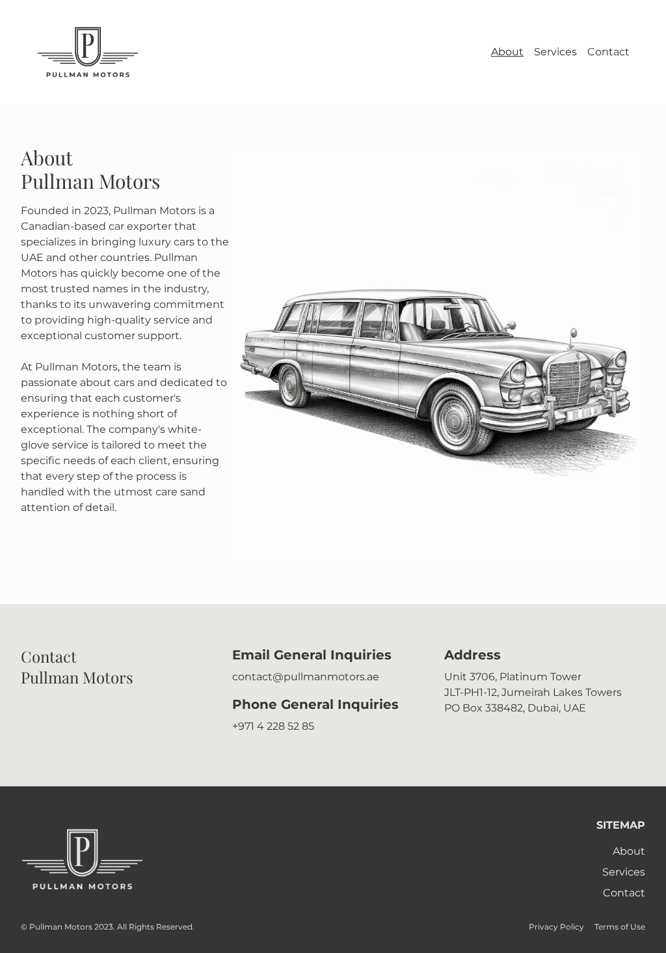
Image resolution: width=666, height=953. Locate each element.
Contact (608, 52)
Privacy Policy (556, 927)
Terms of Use (619, 927)
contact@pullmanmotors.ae (305, 676)
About (507, 52)
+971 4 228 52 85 (273, 726)
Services (555, 52)
